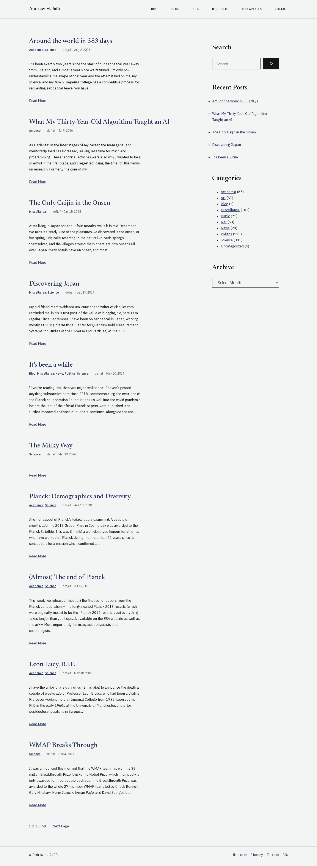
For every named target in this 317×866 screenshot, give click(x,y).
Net (224, 222)
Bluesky (257, 855)
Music (225, 216)
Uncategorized (232, 246)
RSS (285, 855)
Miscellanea (37, 212)
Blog (32, 373)
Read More (37, 100)
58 (44, 826)
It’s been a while (51, 365)
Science (50, 50)
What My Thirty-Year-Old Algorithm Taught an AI (99, 122)
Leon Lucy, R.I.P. (52, 664)
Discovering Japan (54, 284)
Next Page (61, 826)
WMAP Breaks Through (63, 745)
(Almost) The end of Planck (67, 577)
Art (223, 198)
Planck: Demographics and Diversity (80, 497)
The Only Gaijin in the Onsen (69, 203)
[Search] (271, 64)
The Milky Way (50, 446)
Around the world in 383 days (70, 41)
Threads (273, 855)
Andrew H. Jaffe (45, 9)
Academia (36, 50)
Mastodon (240, 855)
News (59, 373)
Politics (70, 373)
